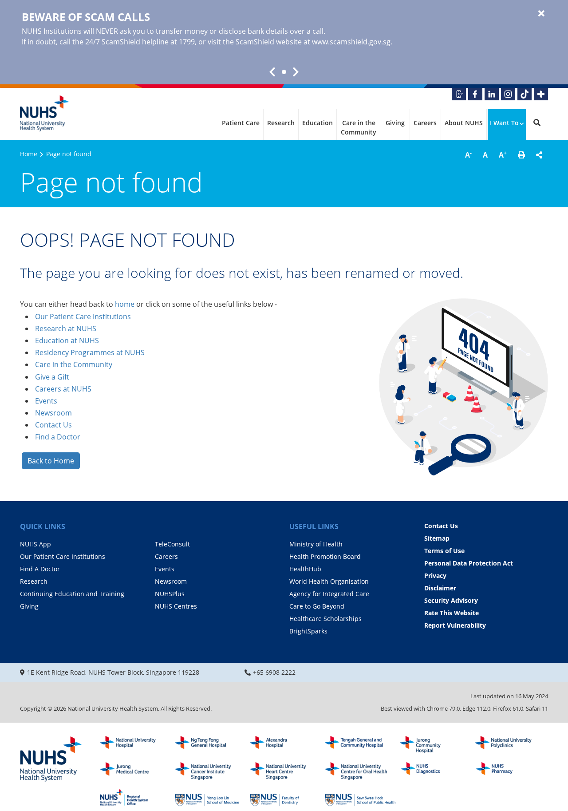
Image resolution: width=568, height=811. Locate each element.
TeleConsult (172, 544)
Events (46, 401)
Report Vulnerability (455, 625)
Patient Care (241, 123)
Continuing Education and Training (72, 593)
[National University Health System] (44, 113)
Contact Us (53, 425)
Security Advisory (451, 600)
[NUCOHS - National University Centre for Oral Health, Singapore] (360, 771)
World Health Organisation (329, 581)
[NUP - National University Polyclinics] (510, 745)
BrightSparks (308, 631)
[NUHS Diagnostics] (435, 771)
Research (281, 123)
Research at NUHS (65, 328)
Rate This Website (451, 613)
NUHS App (35, 544)
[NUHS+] (541, 94)
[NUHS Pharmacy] (510, 771)
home (124, 304)
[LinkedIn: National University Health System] (492, 94)
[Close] (541, 13)
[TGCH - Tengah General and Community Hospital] (360, 745)
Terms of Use (444, 550)
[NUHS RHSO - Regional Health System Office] (135, 798)
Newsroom (53, 413)
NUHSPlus (170, 593)
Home (28, 154)
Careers (425, 123)
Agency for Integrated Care (329, 593)
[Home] (51, 759)
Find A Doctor (40, 569)
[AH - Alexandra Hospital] (285, 745)
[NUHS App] (459, 94)
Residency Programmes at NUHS (90, 352)
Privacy (435, 575)
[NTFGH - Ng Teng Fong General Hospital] (210, 745)
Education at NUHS (67, 340)
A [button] (468, 154)
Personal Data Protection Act (468, 563)
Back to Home (51, 461)
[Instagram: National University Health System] (508, 94)
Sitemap (437, 538)
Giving (395, 123)
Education (317, 123)
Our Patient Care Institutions (83, 316)
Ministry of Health (316, 544)
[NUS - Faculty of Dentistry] (285, 798)
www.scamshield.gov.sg (351, 42)
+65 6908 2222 (274, 672)
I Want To (504, 123)
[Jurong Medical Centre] (135, 771)
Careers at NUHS (63, 389)
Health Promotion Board (325, 556)
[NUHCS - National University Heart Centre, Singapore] (285, 771)
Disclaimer (440, 588)
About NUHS (464, 123)
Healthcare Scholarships (325, 618)
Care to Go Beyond (316, 606)
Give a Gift (52, 377)
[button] (521, 154)
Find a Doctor (57, 437)
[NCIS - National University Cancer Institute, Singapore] (210, 771)
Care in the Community (358, 127)
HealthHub (305, 569)
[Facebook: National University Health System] (475, 94)
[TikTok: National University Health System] (524, 94)
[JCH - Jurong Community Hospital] (435, 745)
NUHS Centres (176, 606)
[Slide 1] (284, 72)
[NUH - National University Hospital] (135, 745)
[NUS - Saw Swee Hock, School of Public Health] (360, 798)
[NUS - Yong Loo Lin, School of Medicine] (210, 798)
